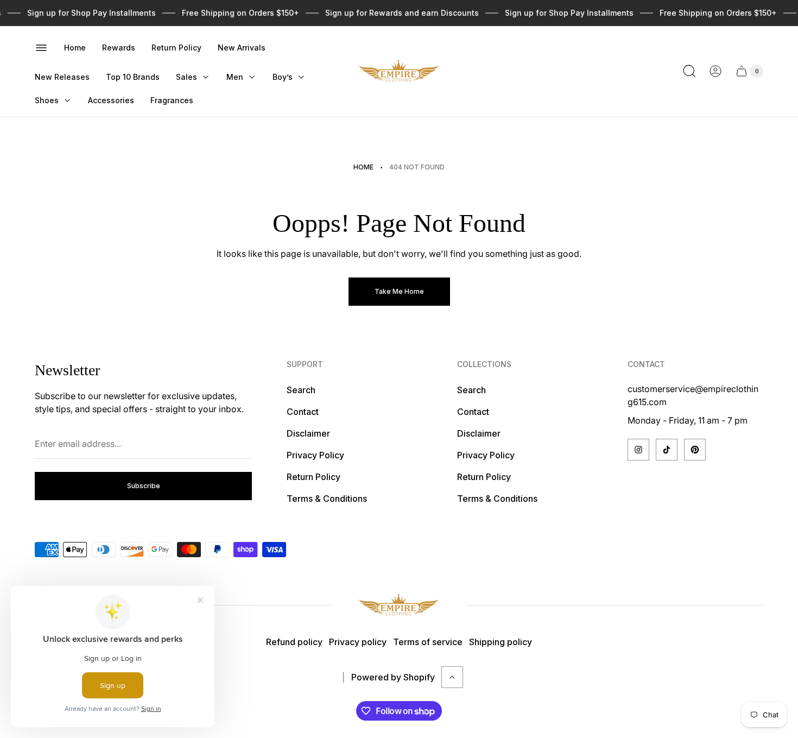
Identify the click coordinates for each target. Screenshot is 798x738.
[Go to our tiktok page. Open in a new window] (666, 450)
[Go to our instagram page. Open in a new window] (638, 450)
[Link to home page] (399, 605)
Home (363, 167)
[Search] (689, 71)
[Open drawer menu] (41, 48)
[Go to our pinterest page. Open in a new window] (695, 450)
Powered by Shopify (393, 677)
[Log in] (715, 71)
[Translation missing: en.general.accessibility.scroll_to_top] (452, 677)
